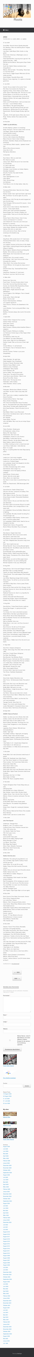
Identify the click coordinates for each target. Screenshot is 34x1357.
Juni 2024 (5, 1208)
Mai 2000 (5, 1338)
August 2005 (6, 1265)
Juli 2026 (5, 1149)
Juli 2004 (5, 1267)
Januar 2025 (6, 1191)
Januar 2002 (6, 1298)
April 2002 (5, 1291)
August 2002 (6, 1281)
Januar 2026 (6, 1163)
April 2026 (5, 1156)
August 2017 (6, 1236)
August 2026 (6, 1146)
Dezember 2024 (7, 1194)
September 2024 (7, 1201)
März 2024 (6, 1215)
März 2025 (6, 1187)
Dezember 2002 (7, 1272)
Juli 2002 (5, 1284)
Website (5, 1029)
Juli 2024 (5, 1206)
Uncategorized (15, 964)
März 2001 (6, 1319)
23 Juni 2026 (6, 1103)
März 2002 (6, 1293)
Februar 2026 (6, 1160)
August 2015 (6, 1241)
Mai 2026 (5, 1153)
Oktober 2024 (6, 1198)
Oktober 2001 (6, 1305)
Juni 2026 (5, 1151)
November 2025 (7, 1168)
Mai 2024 (5, 1210)
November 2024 (7, 1196)
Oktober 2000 (6, 1331)
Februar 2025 (6, 1189)
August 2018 (6, 1234)
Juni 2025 (5, 1179)
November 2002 (7, 1274)
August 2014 (6, 1244)
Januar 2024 (6, 1220)
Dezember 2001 (7, 1300)
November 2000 (7, 1329)
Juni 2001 (5, 1312)
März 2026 (6, 1158)
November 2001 (7, 1303)
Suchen (5, 1083)
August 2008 (6, 1258)
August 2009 (6, 1255)
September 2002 (7, 1279)
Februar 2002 (6, 1296)
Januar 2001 (6, 1324)
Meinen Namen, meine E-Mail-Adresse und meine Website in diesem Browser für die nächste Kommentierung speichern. (24, 1040)
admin (24, 39)
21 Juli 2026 (6, 1098)
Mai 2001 (5, 1315)
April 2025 (5, 1184)
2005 (17, 978)
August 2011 (6, 1251)
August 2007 (6, 1260)
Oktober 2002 (6, 1277)
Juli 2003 (5, 1270)
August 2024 (6, 1203)
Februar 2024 (6, 1217)
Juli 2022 (5, 1225)
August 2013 (6, 1246)
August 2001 (6, 1308)
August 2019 (6, 1232)
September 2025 (7, 1172)
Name (5, 1015)
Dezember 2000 (7, 1326)
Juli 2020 (5, 1229)
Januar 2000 (6, 1341)
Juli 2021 (5, 1227)
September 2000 (7, 1334)
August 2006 (6, 1262)
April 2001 (5, 1317)
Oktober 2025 (6, 1170)
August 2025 (6, 1175)
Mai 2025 (5, 1182)
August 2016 (6, 1239)
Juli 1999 (5, 1343)
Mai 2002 (5, 1289)
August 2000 (6, 1336)
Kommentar (6, 995)
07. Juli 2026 (6, 1101)
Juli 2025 (5, 1177)
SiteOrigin (19, 1353)
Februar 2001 (6, 1322)
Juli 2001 (5, 1310)
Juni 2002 (5, 1286)
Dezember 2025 (7, 1165)
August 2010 (6, 1253)
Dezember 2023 (7, 1222)
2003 (17, 972)
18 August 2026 (7, 1094)
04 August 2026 (7, 1096)
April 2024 (5, 1213)
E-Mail (5, 1022)
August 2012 (6, 1248)
